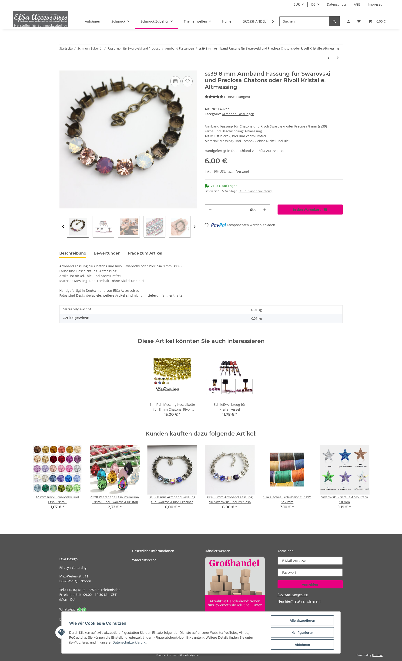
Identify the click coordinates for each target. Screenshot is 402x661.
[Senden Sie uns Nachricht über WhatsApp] (82, 609)
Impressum (376, 4)
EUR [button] (297, 4)
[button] (348, 21)
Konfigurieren (302, 632)
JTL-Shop (377, 655)
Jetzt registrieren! (307, 601)
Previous (63, 227)
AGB (357, 4)
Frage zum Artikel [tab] (145, 253)
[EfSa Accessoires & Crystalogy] (40, 19)
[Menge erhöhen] (265, 210)
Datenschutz (336, 4)
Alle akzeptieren (302, 620)
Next (194, 227)
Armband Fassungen (238, 114)
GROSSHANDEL (254, 21)
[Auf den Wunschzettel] (187, 81)
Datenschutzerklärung (129, 642)
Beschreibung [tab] (72, 253)
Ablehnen (302, 645)
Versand (242, 171)
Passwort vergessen (293, 594)
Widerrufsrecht (144, 560)
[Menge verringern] (210, 210)
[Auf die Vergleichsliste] (175, 81)
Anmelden (310, 584)
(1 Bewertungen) (237, 96)
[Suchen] (334, 21)
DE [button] (313, 4)
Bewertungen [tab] (107, 253)
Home (226, 21)
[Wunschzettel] (359, 21)
